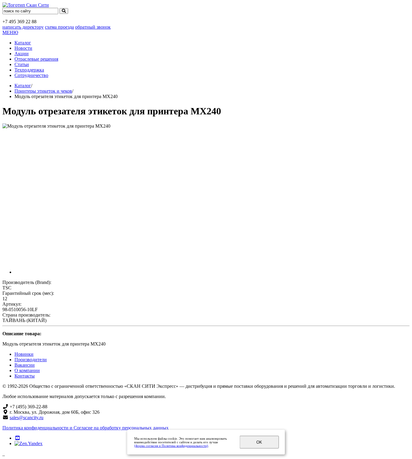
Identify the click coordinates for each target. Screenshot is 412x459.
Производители (30, 359)
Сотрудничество (31, 75)
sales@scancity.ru (26, 417)
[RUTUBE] (17, 438)
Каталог (22, 42)
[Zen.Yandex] (28, 443)
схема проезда (59, 27)
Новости (23, 48)
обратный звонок (93, 27)
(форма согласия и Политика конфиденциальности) (171, 446)
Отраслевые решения (36, 59)
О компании (27, 370)
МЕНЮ (10, 32)
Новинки (23, 354)
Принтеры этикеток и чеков (43, 91)
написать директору (23, 27)
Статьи (21, 64)
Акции (21, 53)
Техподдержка (29, 69)
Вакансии (24, 365)
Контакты (24, 375)
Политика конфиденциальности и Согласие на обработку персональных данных (85, 427)
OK (259, 442)
